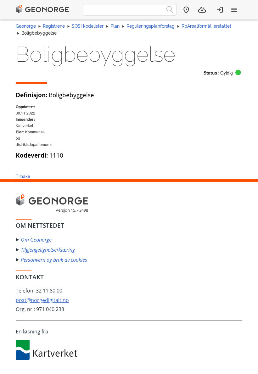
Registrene (54, 26)
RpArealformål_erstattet (206, 26)
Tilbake (23, 176)
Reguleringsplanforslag (150, 26)
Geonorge (26, 26)
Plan (115, 26)
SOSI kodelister (88, 26)
